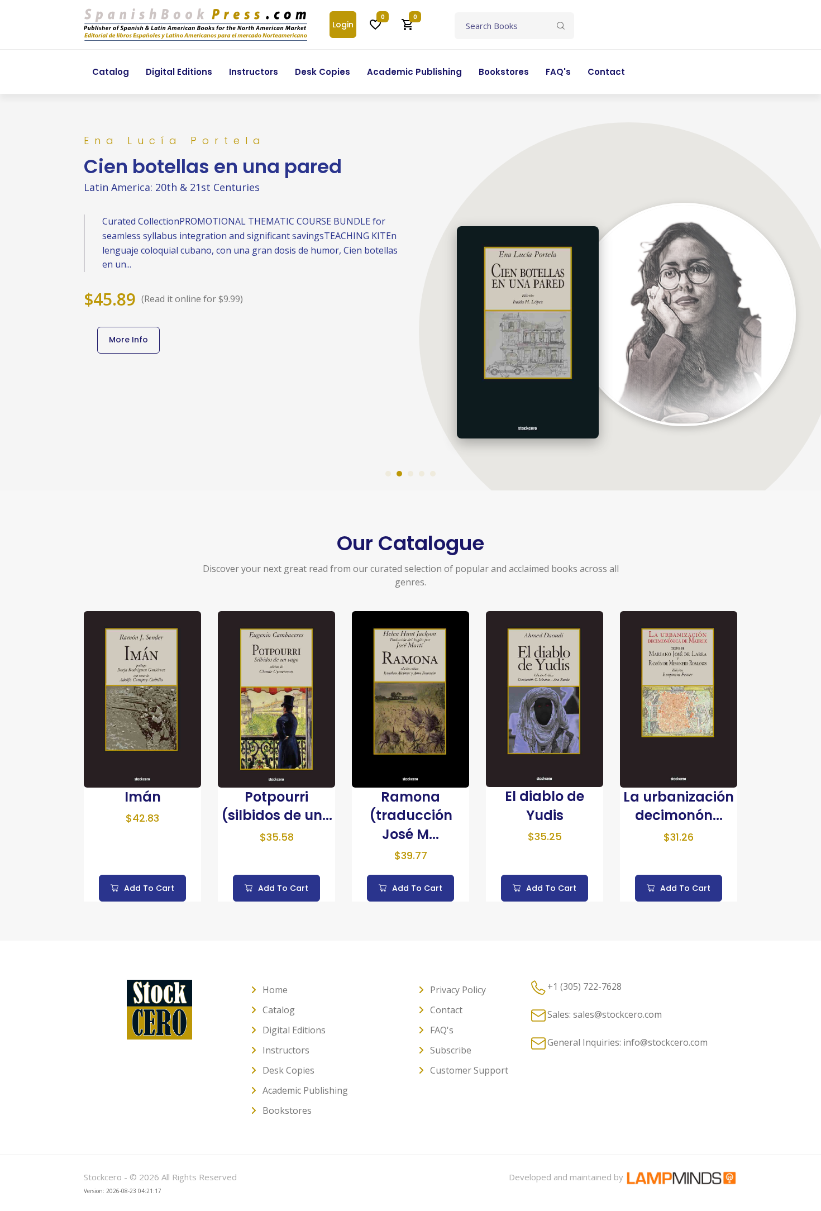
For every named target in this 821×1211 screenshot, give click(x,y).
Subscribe (450, 1050)
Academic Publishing (305, 1090)
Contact (446, 1009)
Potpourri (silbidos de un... (276, 806)
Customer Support (469, 1070)
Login (343, 24)
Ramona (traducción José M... (410, 815)
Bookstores (287, 1110)
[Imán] (142, 698)
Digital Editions (294, 1030)
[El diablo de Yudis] (544, 698)
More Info (128, 339)
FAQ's (442, 1030)
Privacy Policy (458, 989)
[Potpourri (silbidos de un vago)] (276, 698)
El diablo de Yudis (544, 805)
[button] (388, 473)
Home (275, 989)
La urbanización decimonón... (678, 806)
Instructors (285, 1050)
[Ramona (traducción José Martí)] (410, 698)
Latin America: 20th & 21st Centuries (172, 187)
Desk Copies (288, 1070)
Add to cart (149, 888)
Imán (143, 797)
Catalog (278, 1009)
